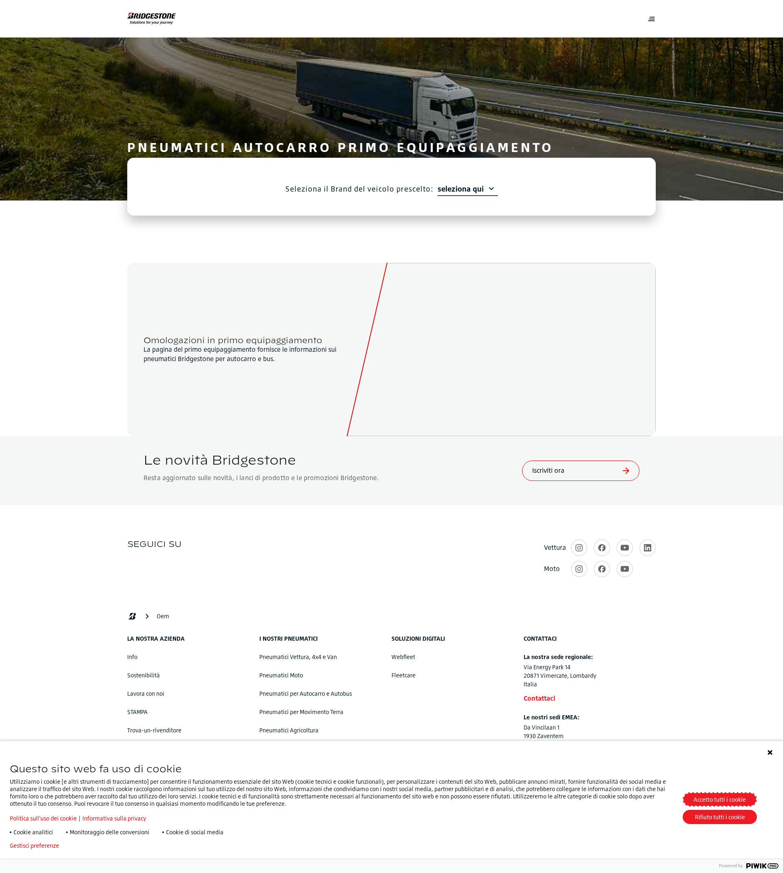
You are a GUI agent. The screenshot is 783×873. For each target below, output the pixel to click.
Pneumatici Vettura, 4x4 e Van (298, 656)
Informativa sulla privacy (114, 818)
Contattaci (539, 698)
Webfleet (403, 656)
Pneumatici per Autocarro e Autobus (305, 693)
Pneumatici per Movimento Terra (301, 711)
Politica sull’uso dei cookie (43, 818)
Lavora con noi (145, 693)
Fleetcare (404, 675)
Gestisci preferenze (34, 845)
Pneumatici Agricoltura (289, 730)
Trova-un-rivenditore (154, 730)
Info (132, 656)
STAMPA (137, 711)
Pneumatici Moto (281, 675)
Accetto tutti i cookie (720, 799)
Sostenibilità (143, 675)
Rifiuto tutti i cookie (720, 816)
